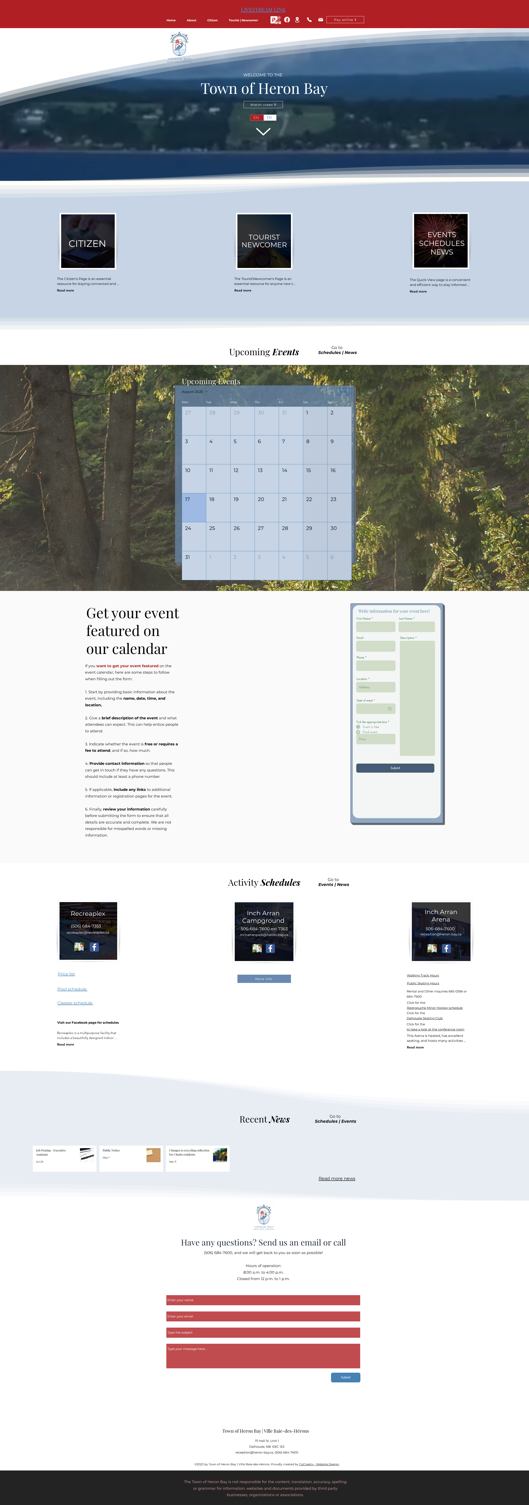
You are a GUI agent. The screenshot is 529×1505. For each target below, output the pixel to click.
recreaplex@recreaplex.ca (88, 933)
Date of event (366, 700)
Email (360, 637)
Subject (173, 1325)
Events (325, 884)
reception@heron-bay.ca (441, 934)
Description (407, 637)
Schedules (329, 352)
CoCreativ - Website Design (319, 1464)
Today (343, 391)
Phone (360, 657)
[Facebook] (287, 20)
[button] (195, 20)
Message (174, 1341)
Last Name (405, 618)
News (351, 352)
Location (362, 679)
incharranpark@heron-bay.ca (264, 935)
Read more (65, 290)
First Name (364, 618)
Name (172, 1292)
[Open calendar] (389, 708)
